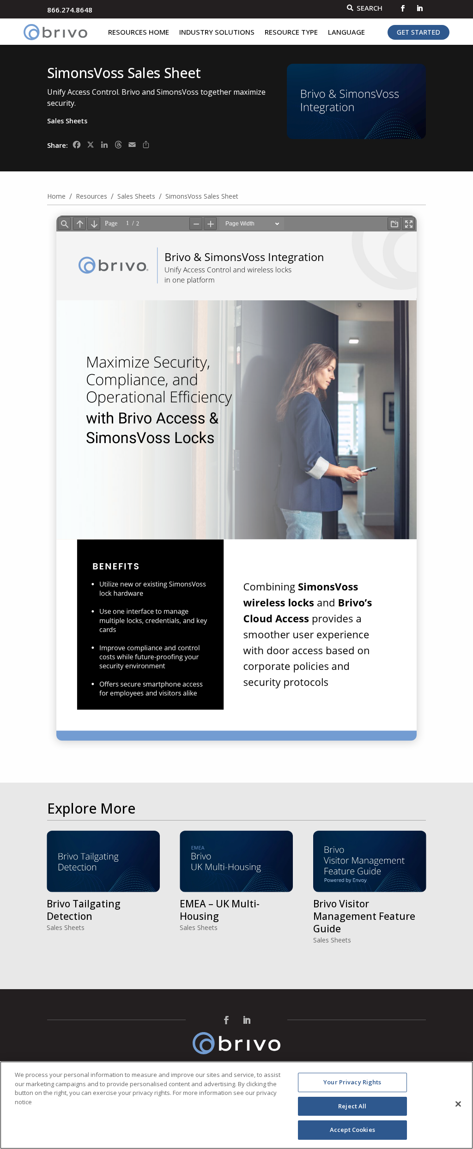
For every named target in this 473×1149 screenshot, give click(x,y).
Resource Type (291, 32)
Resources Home (138, 32)
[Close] (458, 1104)
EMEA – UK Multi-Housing (220, 910)
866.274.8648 (69, 9)
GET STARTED (418, 32)
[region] (236, 1105)
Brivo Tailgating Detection (84, 910)
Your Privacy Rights (352, 1082)
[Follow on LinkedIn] (419, 8)
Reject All (352, 1106)
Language (346, 32)
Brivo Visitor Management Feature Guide (364, 916)
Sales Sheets (67, 120)
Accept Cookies (352, 1129)
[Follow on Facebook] (402, 8)
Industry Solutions (217, 32)
